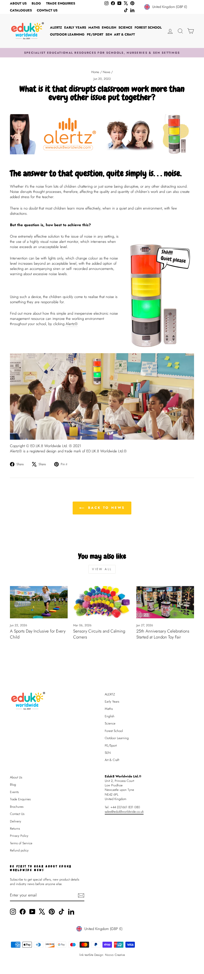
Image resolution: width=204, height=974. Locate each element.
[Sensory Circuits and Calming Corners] (102, 602)
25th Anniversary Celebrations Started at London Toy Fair (162, 634)
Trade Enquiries (60, 3)
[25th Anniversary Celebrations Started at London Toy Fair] (165, 602)
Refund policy (19, 850)
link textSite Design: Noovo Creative (102, 955)
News (106, 72)
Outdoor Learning (67, 34)
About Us (18, 3)
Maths (94, 27)
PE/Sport (95, 34)
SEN (108, 34)
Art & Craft (124, 34)
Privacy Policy (19, 835)
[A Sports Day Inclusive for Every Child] (39, 602)
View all (102, 569)
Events (14, 792)
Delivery (15, 821)
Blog (36, 3)
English (109, 27)
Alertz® (72, 324)
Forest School (148, 27)
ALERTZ (56, 27)
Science (125, 27)
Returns (15, 828)
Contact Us (47, 10)
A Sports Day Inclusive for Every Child (37, 634)
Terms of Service (21, 843)
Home (95, 72)
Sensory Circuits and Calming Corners (99, 634)
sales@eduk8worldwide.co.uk (124, 811)
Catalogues (21, 10)
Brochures (16, 806)
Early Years (75, 27)
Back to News (105, 507)
